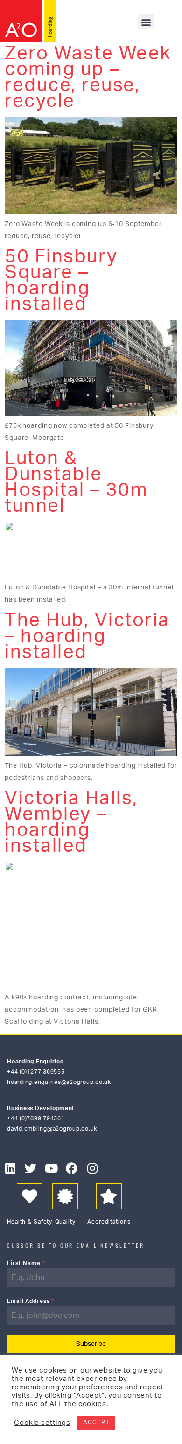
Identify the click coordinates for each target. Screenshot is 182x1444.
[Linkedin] (10, 1168)
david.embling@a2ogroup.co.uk (52, 1129)
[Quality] (65, 1196)
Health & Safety (29, 1222)
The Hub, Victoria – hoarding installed (87, 636)
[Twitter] (31, 1168)
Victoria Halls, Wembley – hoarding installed (71, 822)
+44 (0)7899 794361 (36, 1118)
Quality (65, 1222)
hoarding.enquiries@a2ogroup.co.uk (59, 1082)
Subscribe (91, 1344)
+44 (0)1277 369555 (36, 1072)
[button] (146, 21)
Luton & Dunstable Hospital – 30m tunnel (76, 482)
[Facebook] (72, 1168)
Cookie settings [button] (42, 1422)
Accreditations (108, 1222)
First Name (26, 1263)
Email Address (30, 1301)
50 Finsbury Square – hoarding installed (61, 281)
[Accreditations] (109, 1196)
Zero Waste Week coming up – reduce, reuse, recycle (88, 77)
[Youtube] (51, 1168)
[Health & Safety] (29, 1196)
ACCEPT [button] (96, 1423)
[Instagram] (92, 1168)
